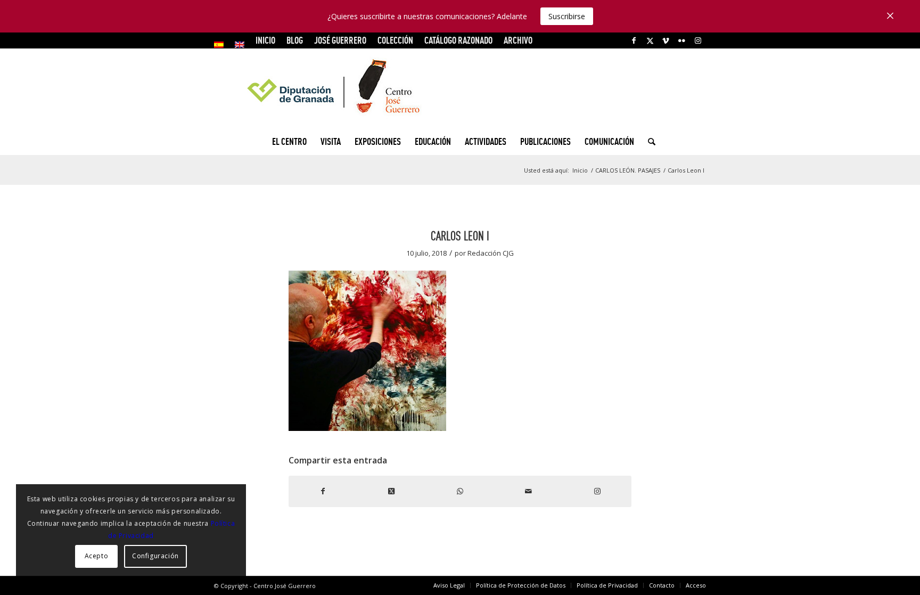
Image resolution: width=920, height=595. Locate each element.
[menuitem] (221, 45)
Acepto (97, 555)
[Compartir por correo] (528, 491)
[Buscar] (648, 141)
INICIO (265, 40)
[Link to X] (650, 40)
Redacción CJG (490, 253)
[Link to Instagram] (698, 40)
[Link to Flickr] (681, 40)
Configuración (155, 555)
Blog (294, 40)
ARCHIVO (518, 40)
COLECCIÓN (395, 40)
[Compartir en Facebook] (323, 491)
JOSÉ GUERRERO (340, 40)
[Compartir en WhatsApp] (460, 491)
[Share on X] (391, 491)
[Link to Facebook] (634, 40)
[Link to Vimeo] (665, 40)
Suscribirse (566, 16)
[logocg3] (460, 88)
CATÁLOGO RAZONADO (458, 40)
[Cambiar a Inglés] (239, 45)
